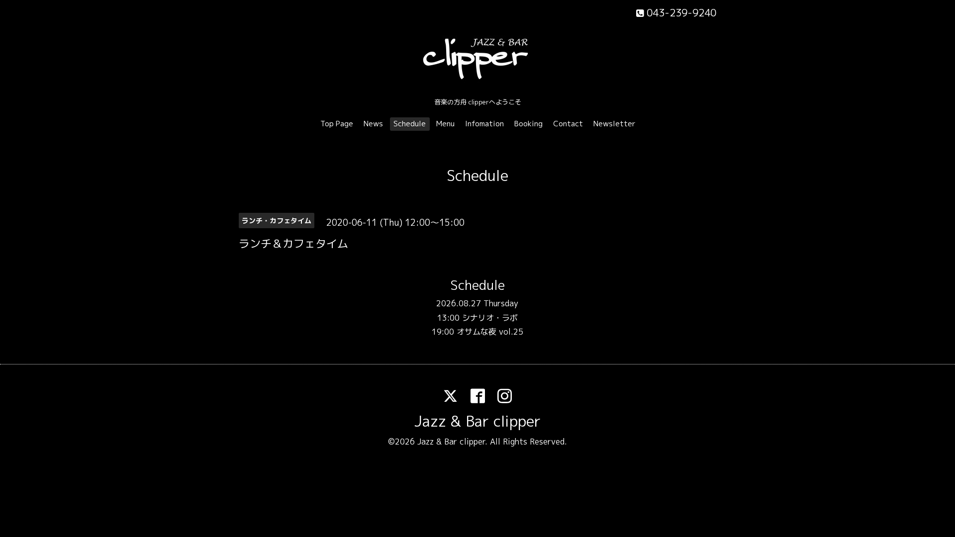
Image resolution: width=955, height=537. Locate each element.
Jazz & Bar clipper (477, 421)
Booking (528, 123)
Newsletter (614, 123)
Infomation (484, 123)
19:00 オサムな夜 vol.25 (477, 331)
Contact (568, 123)
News (373, 123)
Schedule (409, 123)
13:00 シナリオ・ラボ (477, 317)
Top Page (336, 123)
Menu (445, 123)
